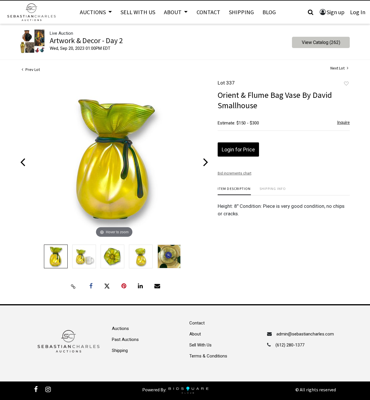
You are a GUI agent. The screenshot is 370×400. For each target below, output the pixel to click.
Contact (208, 12)
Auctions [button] (93, 12)
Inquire (343, 122)
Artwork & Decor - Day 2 (86, 40)
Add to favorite (346, 83)
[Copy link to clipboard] (73, 286)
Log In (357, 12)
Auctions (120, 328)
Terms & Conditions (208, 356)
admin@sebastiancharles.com (305, 334)
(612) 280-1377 (289, 345)
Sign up (336, 12)
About (195, 334)
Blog (269, 12)
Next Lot (337, 68)
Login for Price (238, 149)
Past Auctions (125, 339)
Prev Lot (32, 69)
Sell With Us (138, 12)
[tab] (234, 191)
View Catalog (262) (321, 42)
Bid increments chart (234, 173)
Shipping (241, 12)
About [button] (173, 12)
